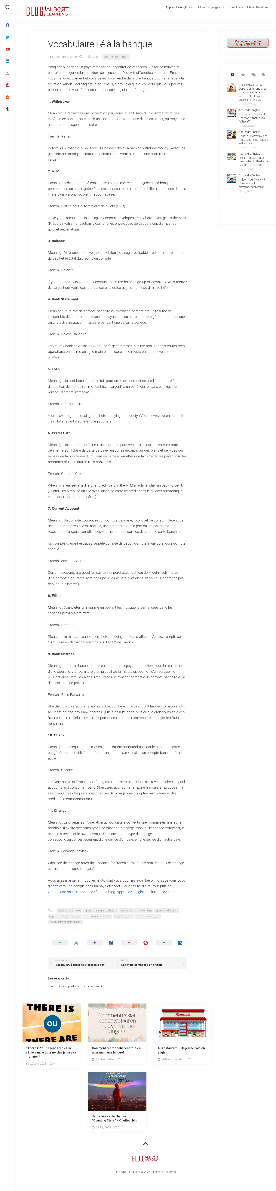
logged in (71, 986)
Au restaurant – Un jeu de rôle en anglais (181, 1050)
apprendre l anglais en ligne (136, 910)
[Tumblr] (7, 109)
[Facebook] (7, 25)
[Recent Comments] (253, 75)
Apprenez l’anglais (131, 892)
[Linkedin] (7, 61)
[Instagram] (7, 73)
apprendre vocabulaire (97, 916)
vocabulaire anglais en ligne (65, 921)
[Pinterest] (7, 85)
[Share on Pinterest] (134, 943)
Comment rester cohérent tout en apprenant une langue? (116, 1050)
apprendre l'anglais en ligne (65, 916)
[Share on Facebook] (100, 943)
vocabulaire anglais (63, 892)
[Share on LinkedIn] (169, 943)
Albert (96, 57)
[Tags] (263, 75)
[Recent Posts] (232, 75)
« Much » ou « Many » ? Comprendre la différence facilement (252, 183)
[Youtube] (7, 49)
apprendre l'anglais (167, 910)
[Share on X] (65, 943)
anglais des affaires (69, 910)
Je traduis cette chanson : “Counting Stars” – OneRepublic (114, 1118)
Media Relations (257, 7)
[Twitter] (7, 37)
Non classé (235, 7)
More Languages (209, 7)
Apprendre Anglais (178, 7)
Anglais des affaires (250, 84)
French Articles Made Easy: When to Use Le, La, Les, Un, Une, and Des (253, 161)
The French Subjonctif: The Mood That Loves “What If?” (252, 118)
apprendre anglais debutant (101, 910)
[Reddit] (7, 97)
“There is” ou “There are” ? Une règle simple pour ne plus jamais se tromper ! (51, 1052)
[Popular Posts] (243, 75)
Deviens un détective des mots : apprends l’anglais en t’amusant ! (253, 140)
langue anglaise (124, 916)
